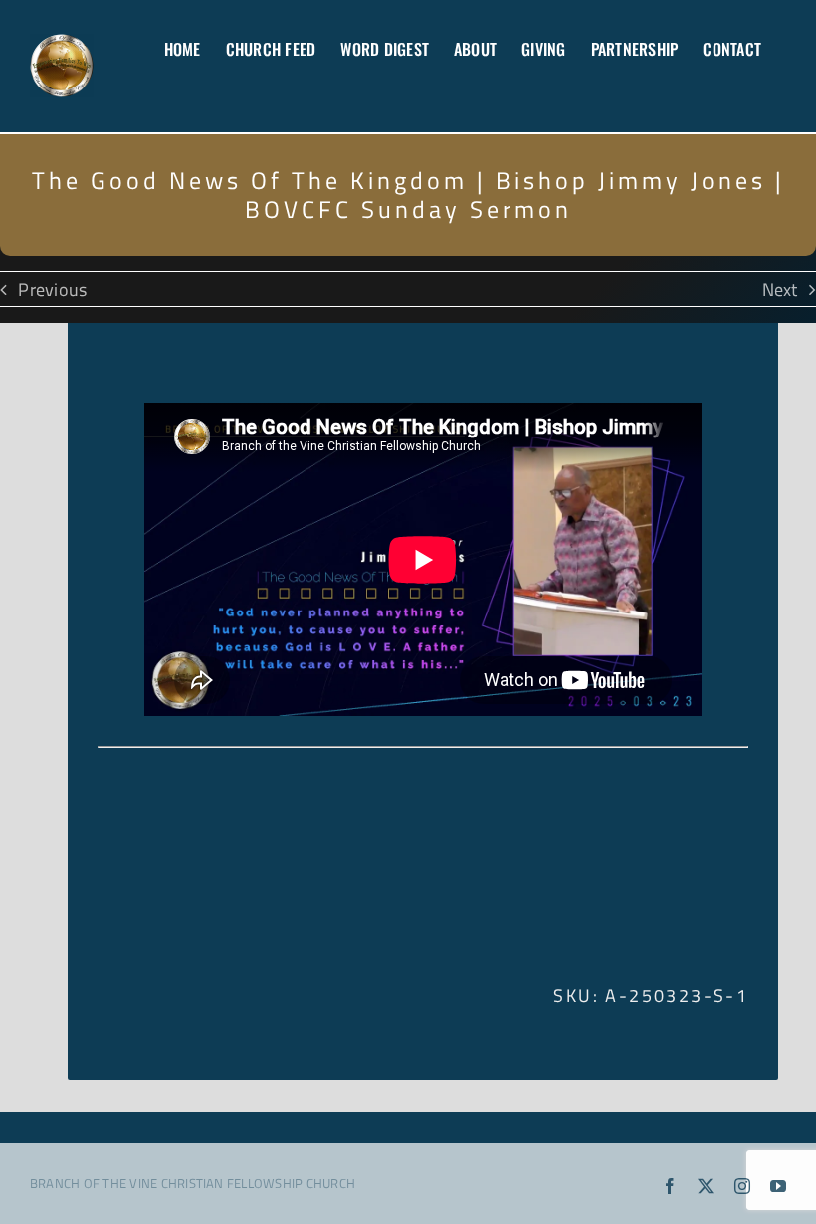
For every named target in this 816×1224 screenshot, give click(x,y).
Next (780, 289)
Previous (52, 289)
